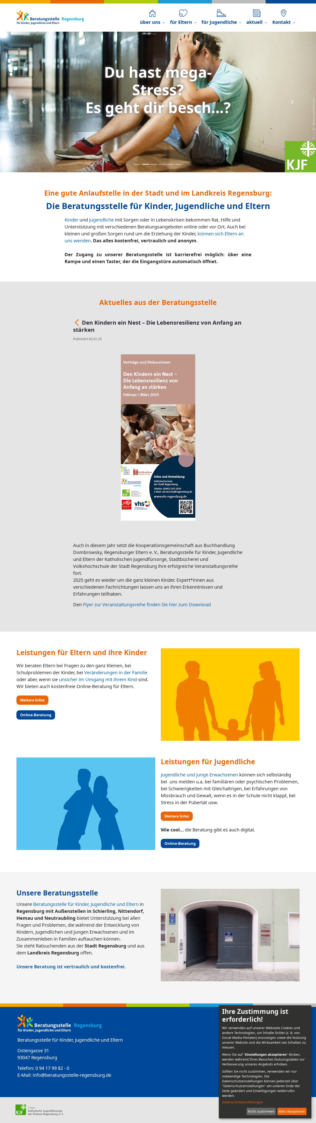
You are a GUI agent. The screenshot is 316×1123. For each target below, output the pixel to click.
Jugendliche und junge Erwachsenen (199, 775)
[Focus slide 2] (145, 164)
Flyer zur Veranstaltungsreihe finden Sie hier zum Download (147, 604)
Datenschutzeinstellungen (242, 1102)
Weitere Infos (32, 700)
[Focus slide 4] (162, 164)
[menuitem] (152, 17)
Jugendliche (101, 220)
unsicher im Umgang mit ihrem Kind (98, 679)
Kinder (71, 220)
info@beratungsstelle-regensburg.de (72, 1075)
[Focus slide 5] (170, 164)
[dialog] (265, 1061)
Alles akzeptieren (292, 1111)
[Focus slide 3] (153, 164)
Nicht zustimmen (261, 1111)
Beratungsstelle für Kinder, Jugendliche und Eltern (86, 904)
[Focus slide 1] (137, 164)
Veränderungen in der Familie (115, 672)
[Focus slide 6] (178, 164)
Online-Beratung (35, 714)
